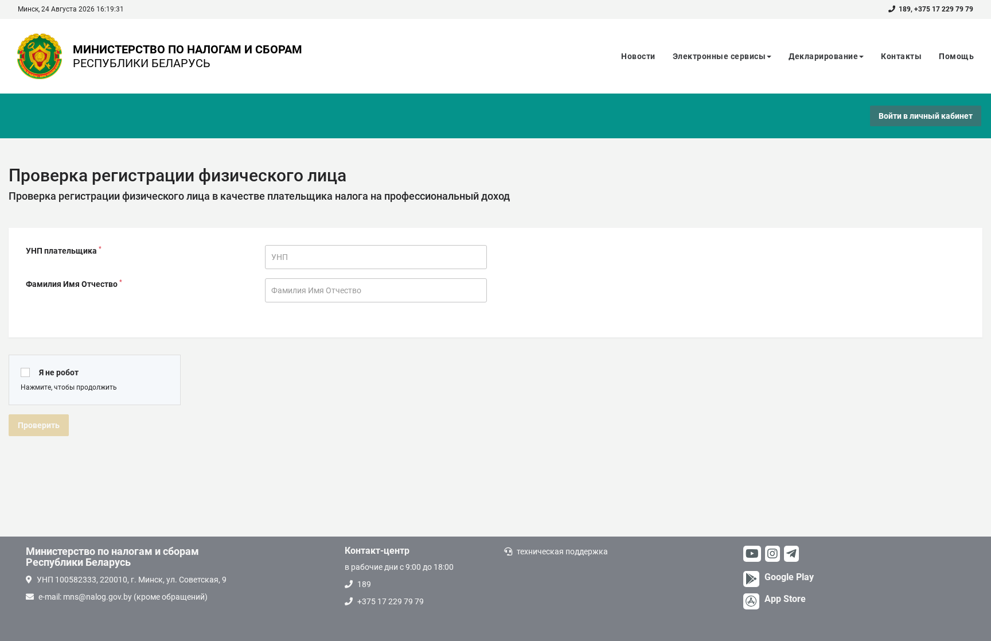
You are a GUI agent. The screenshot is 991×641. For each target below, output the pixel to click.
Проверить (39, 425)
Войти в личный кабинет (926, 116)
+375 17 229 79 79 (943, 9)
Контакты (901, 56)
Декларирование (823, 56)
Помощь (956, 56)
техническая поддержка (562, 551)
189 (905, 9)
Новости (638, 56)
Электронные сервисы (719, 56)
